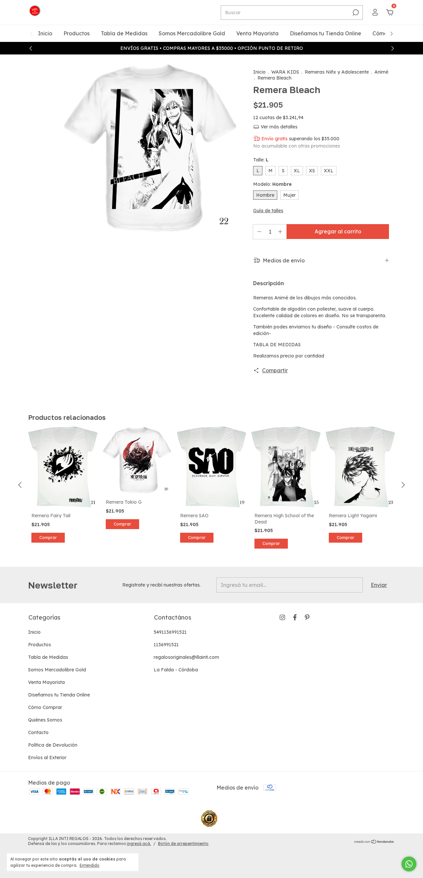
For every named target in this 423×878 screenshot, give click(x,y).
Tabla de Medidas (124, 33)
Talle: (260, 160)
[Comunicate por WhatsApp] (409, 864)
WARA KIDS (285, 72)
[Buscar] (355, 12)
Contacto (38, 732)
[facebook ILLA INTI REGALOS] (295, 617)
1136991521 (166, 645)
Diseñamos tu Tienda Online (325, 33)
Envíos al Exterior (47, 757)
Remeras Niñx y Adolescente (337, 72)
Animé (381, 72)
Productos (76, 33)
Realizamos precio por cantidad (289, 356)
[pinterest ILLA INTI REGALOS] (307, 617)
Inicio (45, 33)
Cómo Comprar (45, 707)
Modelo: (272, 184)
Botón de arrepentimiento (183, 843)
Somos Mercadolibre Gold (192, 33)
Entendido (89, 865)
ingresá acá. (139, 843)
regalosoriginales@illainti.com (186, 657)
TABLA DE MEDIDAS (277, 345)
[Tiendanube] (374, 842)
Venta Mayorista (257, 33)
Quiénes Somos (45, 720)
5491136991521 (170, 632)
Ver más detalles (278, 127)
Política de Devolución (52, 745)
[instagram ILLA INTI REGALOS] (282, 617)
